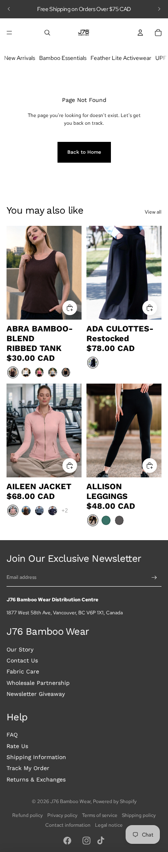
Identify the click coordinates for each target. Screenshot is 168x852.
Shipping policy (139, 815)
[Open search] (47, 33)
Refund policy (27, 815)
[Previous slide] (9, 9)
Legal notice (109, 825)
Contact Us (22, 660)
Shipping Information (36, 757)
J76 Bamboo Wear (70, 801)
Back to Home (84, 152)
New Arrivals (19, 58)
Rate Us (17, 746)
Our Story (20, 649)
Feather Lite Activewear (121, 58)
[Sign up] (154, 578)
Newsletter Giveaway (36, 694)
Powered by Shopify (115, 801)
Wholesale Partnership (38, 683)
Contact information (68, 825)
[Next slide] (159, 9)
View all (153, 212)
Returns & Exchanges (36, 779)
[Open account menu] (140, 33)
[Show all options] (65, 510)
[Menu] (9, 32)
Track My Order (28, 768)
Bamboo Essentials (62, 58)
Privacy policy (62, 815)
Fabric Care (23, 671)
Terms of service (99, 815)
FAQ (12, 734)
